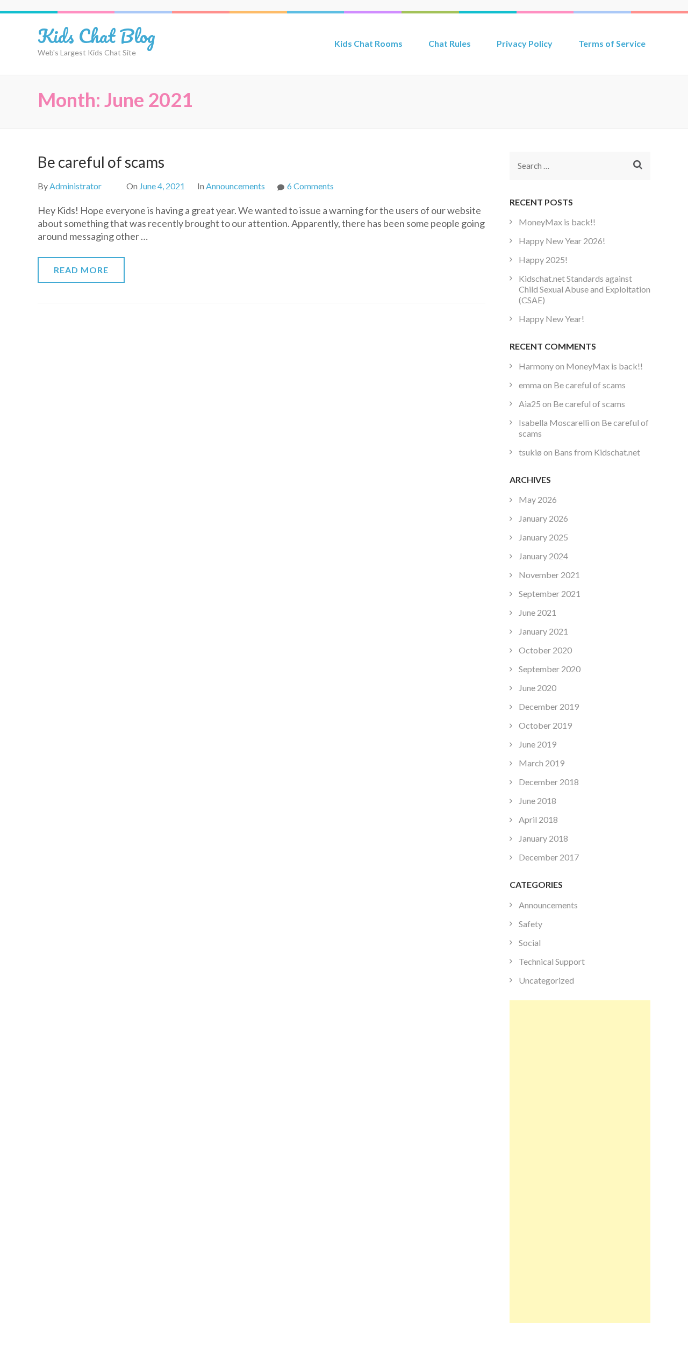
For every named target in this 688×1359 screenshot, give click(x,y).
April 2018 (538, 819)
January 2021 (543, 631)
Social (530, 942)
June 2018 (537, 800)
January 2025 (543, 537)
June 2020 (537, 687)
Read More (81, 270)
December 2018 (549, 782)
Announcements (235, 186)
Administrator (75, 186)
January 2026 (543, 518)
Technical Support (552, 961)
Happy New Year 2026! (562, 241)
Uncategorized (546, 980)
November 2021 (549, 575)
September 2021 (549, 593)
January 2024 (543, 556)
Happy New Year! (551, 319)
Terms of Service (612, 43)
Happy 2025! (543, 259)
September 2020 (549, 669)
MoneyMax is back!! (557, 222)
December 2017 (549, 857)
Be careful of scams (101, 162)
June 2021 (537, 612)
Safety (530, 924)
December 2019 (549, 706)
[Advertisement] (580, 1161)
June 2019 (537, 744)
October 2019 (545, 725)
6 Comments (310, 186)
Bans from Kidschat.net (597, 452)
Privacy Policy (525, 43)
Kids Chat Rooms (368, 43)
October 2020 (545, 650)
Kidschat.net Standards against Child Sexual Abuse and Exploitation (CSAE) (584, 289)
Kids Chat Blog (96, 35)
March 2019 (541, 763)
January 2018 (543, 838)
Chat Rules (449, 43)
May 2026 (538, 499)
